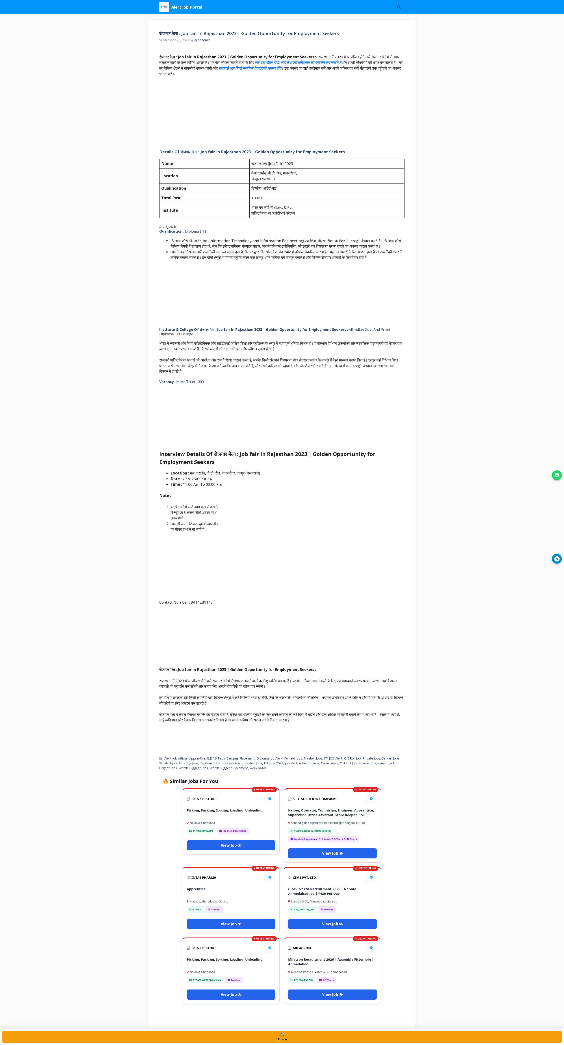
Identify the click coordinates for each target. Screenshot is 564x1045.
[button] (399, 7)
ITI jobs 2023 (273, 763)
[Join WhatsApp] (557, 475)
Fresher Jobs (313, 758)
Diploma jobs (210, 763)
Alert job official (175, 758)
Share (282, 1036)
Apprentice (197, 758)
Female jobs (293, 758)
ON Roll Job (352, 758)
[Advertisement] (281, 113)
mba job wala (309, 763)
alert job (170, 763)
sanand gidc (386, 763)
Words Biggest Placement (229, 768)
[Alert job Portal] (164, 7)
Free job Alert (232, 763)
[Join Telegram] (557, 559)
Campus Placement (240, 758)
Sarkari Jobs (390, 758)
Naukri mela (329, 763)
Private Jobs (371, 758)
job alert (291, 763)
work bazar (258, 768)
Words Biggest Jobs (193, 768)
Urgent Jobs (168, 768)
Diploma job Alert (269, 758)
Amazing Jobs (189, 763)
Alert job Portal (186, 7)
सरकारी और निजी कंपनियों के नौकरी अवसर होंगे (249, 68)
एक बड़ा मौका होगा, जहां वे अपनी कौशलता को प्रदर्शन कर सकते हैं (297, 62)
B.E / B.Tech (216, 758)
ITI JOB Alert (333, 758)
